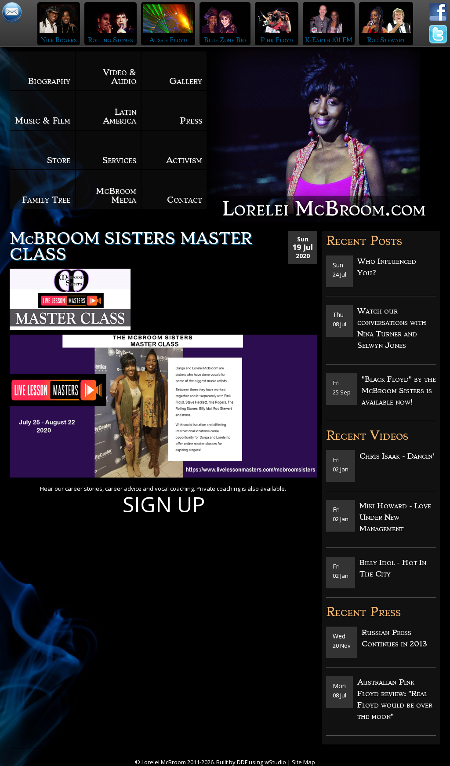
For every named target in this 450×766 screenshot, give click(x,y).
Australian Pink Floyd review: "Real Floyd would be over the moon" (394, 699)
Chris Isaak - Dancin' (397, 456)
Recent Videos (367, 435)
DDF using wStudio (261, 762)
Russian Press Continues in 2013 (394, 638)
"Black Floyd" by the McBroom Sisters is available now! (399, 390)
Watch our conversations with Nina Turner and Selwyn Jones (391, 328)
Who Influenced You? (386, 267)
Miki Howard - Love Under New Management (395, 517)
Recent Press (363, 612)
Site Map (303, 762)
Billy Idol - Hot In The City (392, 568)
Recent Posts (364, 240)
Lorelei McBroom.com (324, 208)
